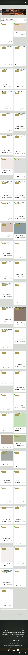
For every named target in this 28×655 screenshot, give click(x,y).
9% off (17, 549)
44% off (4, 488)
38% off (17, 571)
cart (14, 643)
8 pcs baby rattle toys (7, 319)
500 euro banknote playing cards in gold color (11, 294)
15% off (4, 24)
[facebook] (9, 640)
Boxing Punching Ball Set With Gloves (9, 563)
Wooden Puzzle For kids (7, 445)
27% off (4, 243)
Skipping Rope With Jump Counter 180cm (10, 84)
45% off (17, 70)
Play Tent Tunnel (20, 405)
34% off (4, 436)
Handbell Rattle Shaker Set (21, 235)
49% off (17, 203)
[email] (16, 640)
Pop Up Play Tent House (7, 407)
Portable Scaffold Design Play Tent (9, 538)
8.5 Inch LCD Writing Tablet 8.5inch (9, 150)
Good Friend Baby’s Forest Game (22, 339)
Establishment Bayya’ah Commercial (13, 645)
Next (19, 614)
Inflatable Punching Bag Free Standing (10, 345)
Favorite (17, 643)
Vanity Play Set (20, 541)
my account (11, 643)
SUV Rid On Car (20, 561)
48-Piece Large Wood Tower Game (9, 195)
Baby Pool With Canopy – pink (21, 519)
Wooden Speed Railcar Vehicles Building (10, 381)
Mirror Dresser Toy (20, 583)
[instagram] (14, 640)
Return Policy (5, 645)
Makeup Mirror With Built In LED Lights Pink (11, 170)
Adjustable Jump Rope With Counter (9, 106)
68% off (17, 284)
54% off (17, 159)
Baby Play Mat (20, 364)
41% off (4, 159)
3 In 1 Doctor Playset (7, 428)
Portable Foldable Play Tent (21, 387)
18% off (17, 453)
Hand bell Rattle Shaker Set (8, 253)
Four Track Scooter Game (20, 274)
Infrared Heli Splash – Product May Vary (10, 582)
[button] (22, 2)
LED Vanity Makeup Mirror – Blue (22, 216)
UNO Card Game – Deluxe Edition (9, 234)
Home (2, 6)
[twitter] (11, 640)
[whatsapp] (19, 640)
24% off (4, 453)
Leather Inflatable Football (21, 255)
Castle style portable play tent (8, 365)
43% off (17, 92)
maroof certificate (20, 645)
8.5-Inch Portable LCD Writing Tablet (9, 217)
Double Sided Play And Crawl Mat (22, 428)
